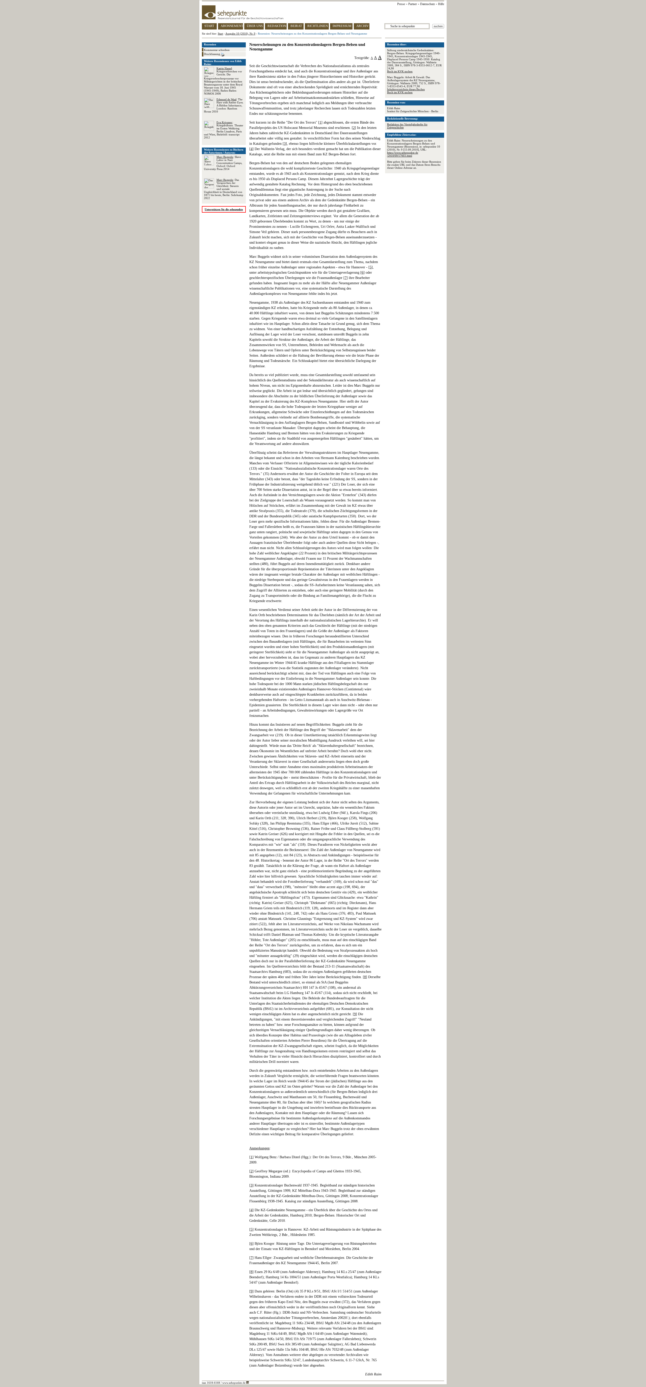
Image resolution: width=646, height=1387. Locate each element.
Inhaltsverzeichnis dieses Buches (406, 89)
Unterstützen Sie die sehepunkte (224, 209)
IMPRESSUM (342, 26)
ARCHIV (362, 26)
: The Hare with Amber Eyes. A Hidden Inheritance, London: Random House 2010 (224, 105)
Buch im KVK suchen (400, 71)
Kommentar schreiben (217, 49)
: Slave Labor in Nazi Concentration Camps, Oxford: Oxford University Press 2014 (223, 163)
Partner (412, 4)
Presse (401, 4)
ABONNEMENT (232, 26)
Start (220, 33)
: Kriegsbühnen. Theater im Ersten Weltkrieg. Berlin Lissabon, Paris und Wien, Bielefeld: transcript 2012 (223, 130)
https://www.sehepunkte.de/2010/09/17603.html (402, 154)
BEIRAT (296, 26)
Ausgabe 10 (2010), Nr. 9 (240, 33)
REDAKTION (276, 26)
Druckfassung (212, 53)
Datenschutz (427, 4)
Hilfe (441, 4)
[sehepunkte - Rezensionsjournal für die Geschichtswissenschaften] (323, 12)
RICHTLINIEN (317, 26)
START (209, 26)
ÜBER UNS (255, 26)
